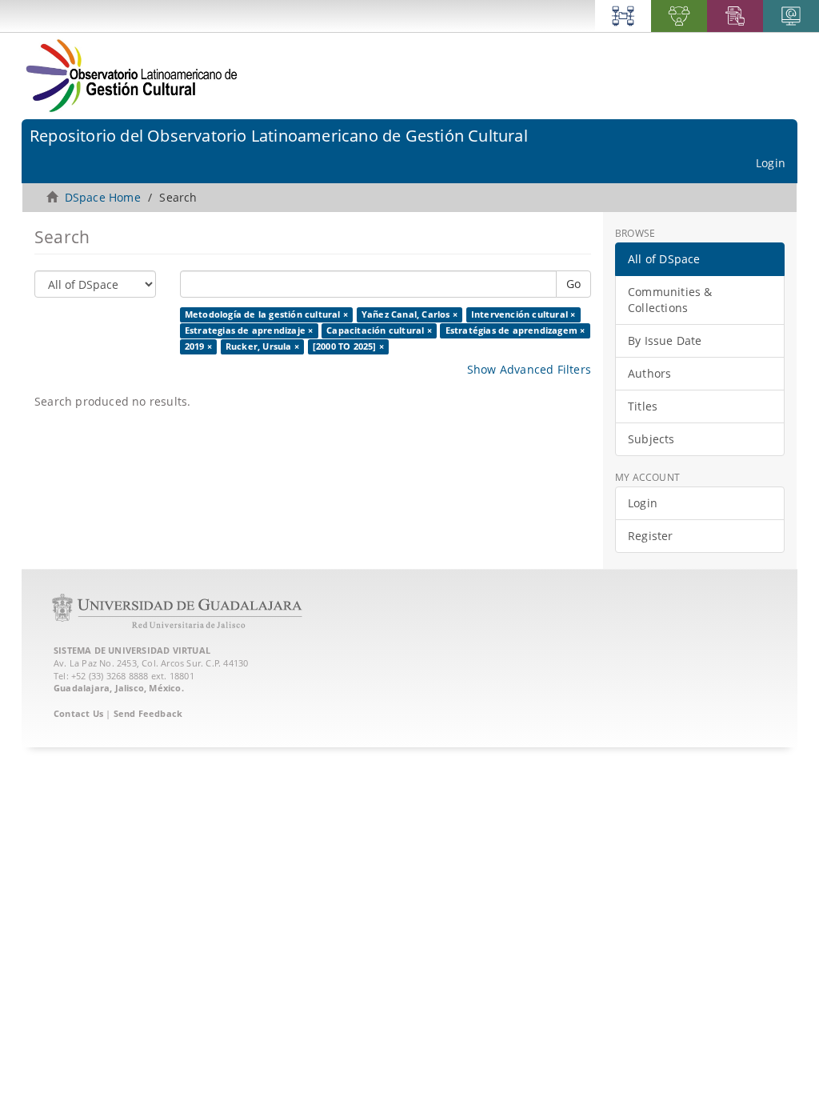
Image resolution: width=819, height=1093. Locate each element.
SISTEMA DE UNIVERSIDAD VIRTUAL (132, 650)
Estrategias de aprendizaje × (249, 330)
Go (573, 283)
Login (642, 502)
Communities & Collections (670, 299)
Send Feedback (148, 713)
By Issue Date (665, 340)
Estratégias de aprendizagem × (515, 330)
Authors (649, 373)
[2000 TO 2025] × (348, 346)
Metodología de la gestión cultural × (266, 314)
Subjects (651, 438)
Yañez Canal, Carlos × (409, 314)
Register (650, 535)
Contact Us (78, 713)
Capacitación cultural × (379, 330)
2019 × (198, 346)
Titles (642, 406)
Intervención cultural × (523, 314)
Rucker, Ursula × (262, 346)
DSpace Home (103, 197)
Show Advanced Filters (529, 369)
